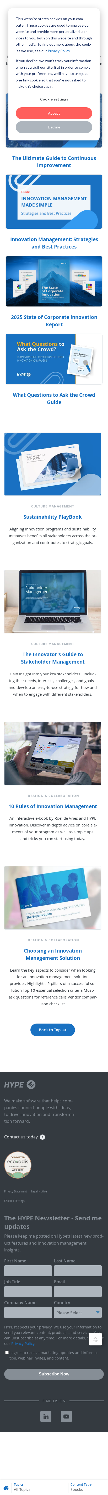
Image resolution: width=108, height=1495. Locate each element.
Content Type (81, 1484)
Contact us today (21, 1137)
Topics (19, 1484)
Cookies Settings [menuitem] (14, 1201)
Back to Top (50, 1029)
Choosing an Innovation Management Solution (53, 954)
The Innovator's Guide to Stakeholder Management (53, 658)
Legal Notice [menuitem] (39, 1191)
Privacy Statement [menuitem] (15, 1191)
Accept (54, 113)
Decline (54, 127)
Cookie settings (54, 99)
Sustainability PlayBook (53, 516)
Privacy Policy (59, 51)
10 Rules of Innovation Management (52, 806)
